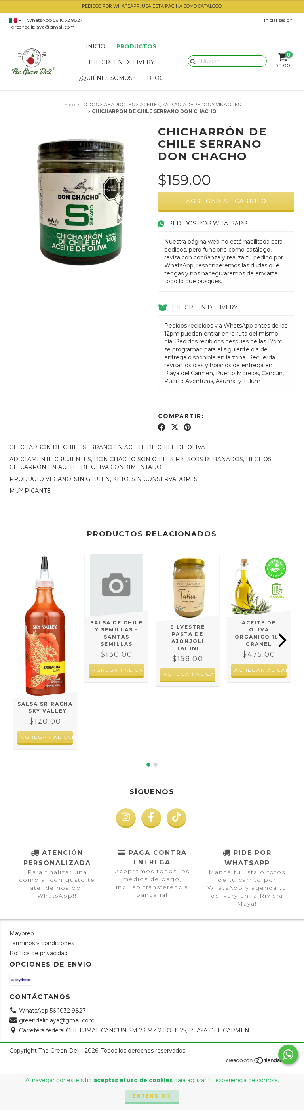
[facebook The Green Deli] (151, 818)
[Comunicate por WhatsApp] (288, 1054)
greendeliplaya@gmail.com (43, 27)
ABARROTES (119, 104)
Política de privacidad (39, 953)
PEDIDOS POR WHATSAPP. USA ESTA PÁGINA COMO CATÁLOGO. (152, 6)
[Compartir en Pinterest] (187, 427)
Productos (136, 46)
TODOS (89, 104)
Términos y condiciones (42, 943)
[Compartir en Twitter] (175, 427)
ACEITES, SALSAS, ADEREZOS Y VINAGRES (190, 104)
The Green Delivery (121, 62)
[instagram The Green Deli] (126, 818)
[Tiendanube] (259, 1062)
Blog (155, 78)
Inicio (95, 46)
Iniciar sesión (278, 20)
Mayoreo (22, 933)
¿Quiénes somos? (107, 78)
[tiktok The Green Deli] (176, 818)
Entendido (152, 1096)
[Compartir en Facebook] (161, 427)
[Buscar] (191, 60)
